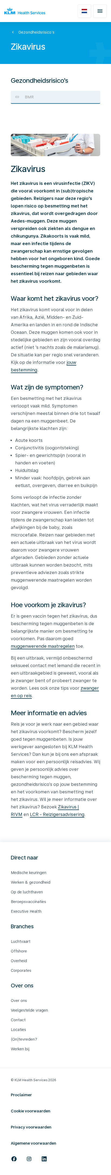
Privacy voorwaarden (31, 1127)
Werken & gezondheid (30, 882)
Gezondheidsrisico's (36, 32)
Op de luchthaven (27, 892)
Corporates (21, 970)
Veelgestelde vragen (29, 1010)
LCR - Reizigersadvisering (57, 814)
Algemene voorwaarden (33, 1143)
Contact (18, 1020)
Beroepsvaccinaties (28, 902)
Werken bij (20, 1049)
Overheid (19, 961)
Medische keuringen (28, 872)
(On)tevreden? (24, 1039)
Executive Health (26, 911)
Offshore (19, 951)
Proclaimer (21, 1095)
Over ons (19, 1000)
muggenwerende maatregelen (43, 646)
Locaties (18, 1029)
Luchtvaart (20, 941)
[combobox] (55, 97)
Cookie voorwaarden (30, 1111)
